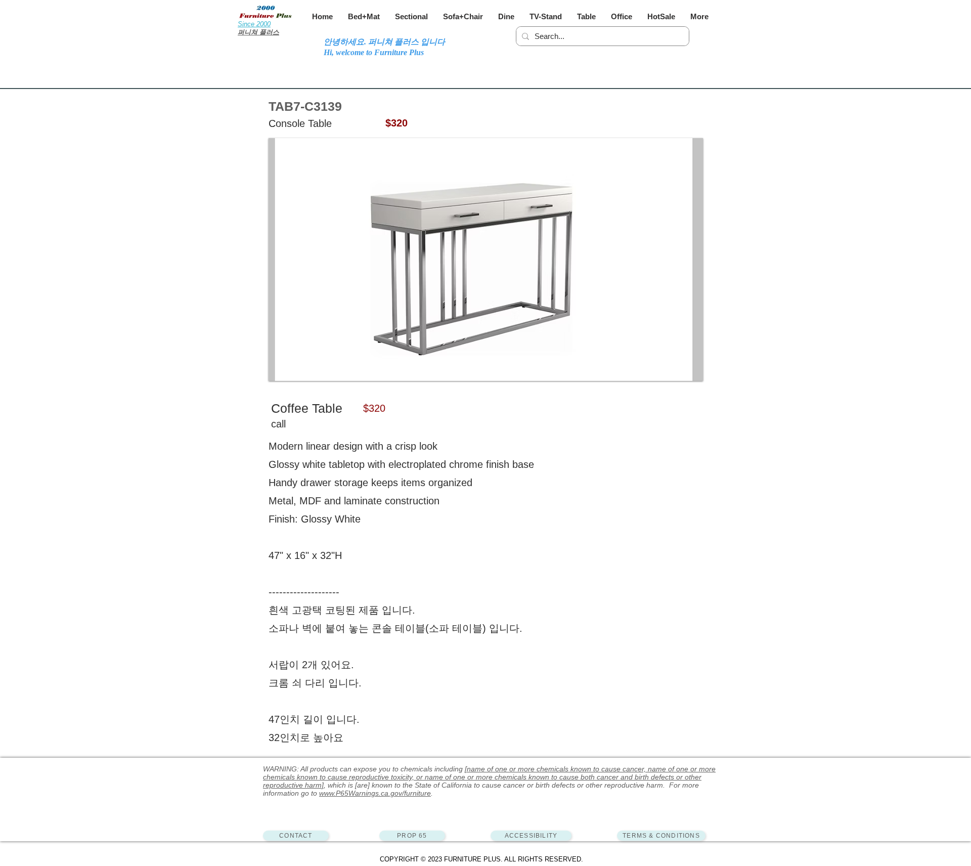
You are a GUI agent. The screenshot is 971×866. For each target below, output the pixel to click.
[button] (363, 16)
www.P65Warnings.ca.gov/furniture (375, 793)
